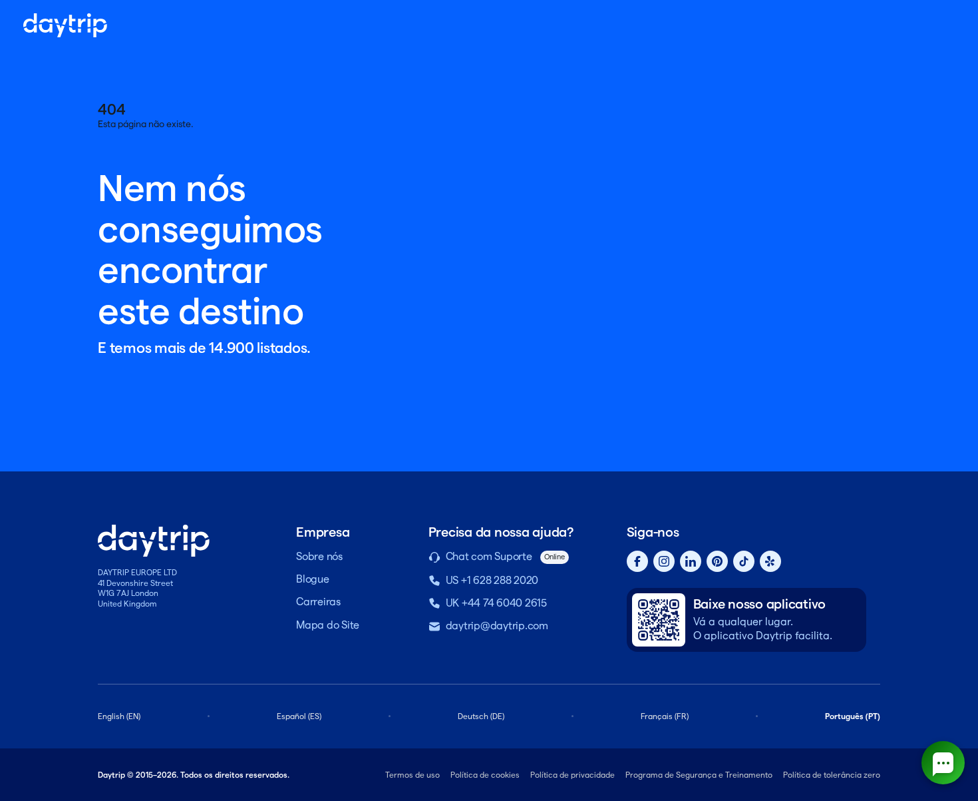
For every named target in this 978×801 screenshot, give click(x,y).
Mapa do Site (327, 625)
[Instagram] (664, 561)
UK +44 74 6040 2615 (496, 603)
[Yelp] (770, 561)
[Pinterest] (717, 561)
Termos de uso (412, 774)
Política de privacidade (572, 774)
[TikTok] (743, 561)
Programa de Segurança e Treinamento (698, 774)
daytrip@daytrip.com (497, 625)
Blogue (312, 579)
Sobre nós (319, 556)
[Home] (65, 25)
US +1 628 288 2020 (492, 580)
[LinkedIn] (690, 561)
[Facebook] (637, 561)
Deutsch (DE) (481, 716)
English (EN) (119, 716)
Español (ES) (299, 716)
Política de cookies (485, 774)
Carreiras (318, 601)
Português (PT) (852, 716)
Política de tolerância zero (831, 774)
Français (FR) (665, 716)
